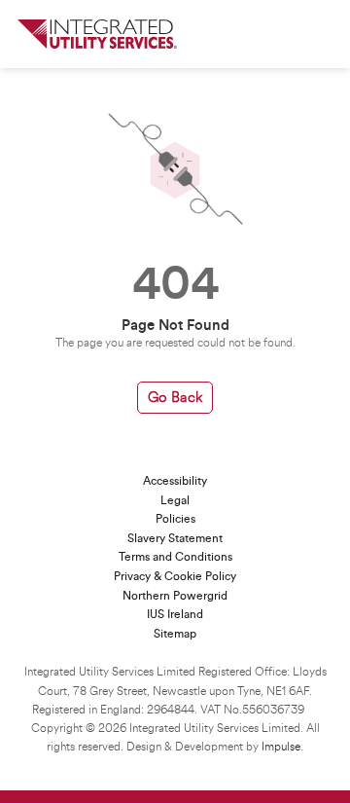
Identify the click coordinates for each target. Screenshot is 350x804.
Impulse (281, 747)
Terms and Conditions (175, 557)
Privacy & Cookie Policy (175, 576)
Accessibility (175, 481)
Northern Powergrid (175, 596)
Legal (175, 500)
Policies (175, 519)
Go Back (175, 397)
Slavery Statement (175, 538)
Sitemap (175, 634)
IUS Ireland (175, 614)
